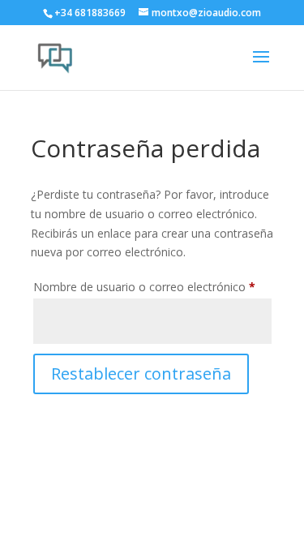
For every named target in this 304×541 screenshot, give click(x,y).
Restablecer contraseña (141, 373)
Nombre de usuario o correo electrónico (152, 286)
